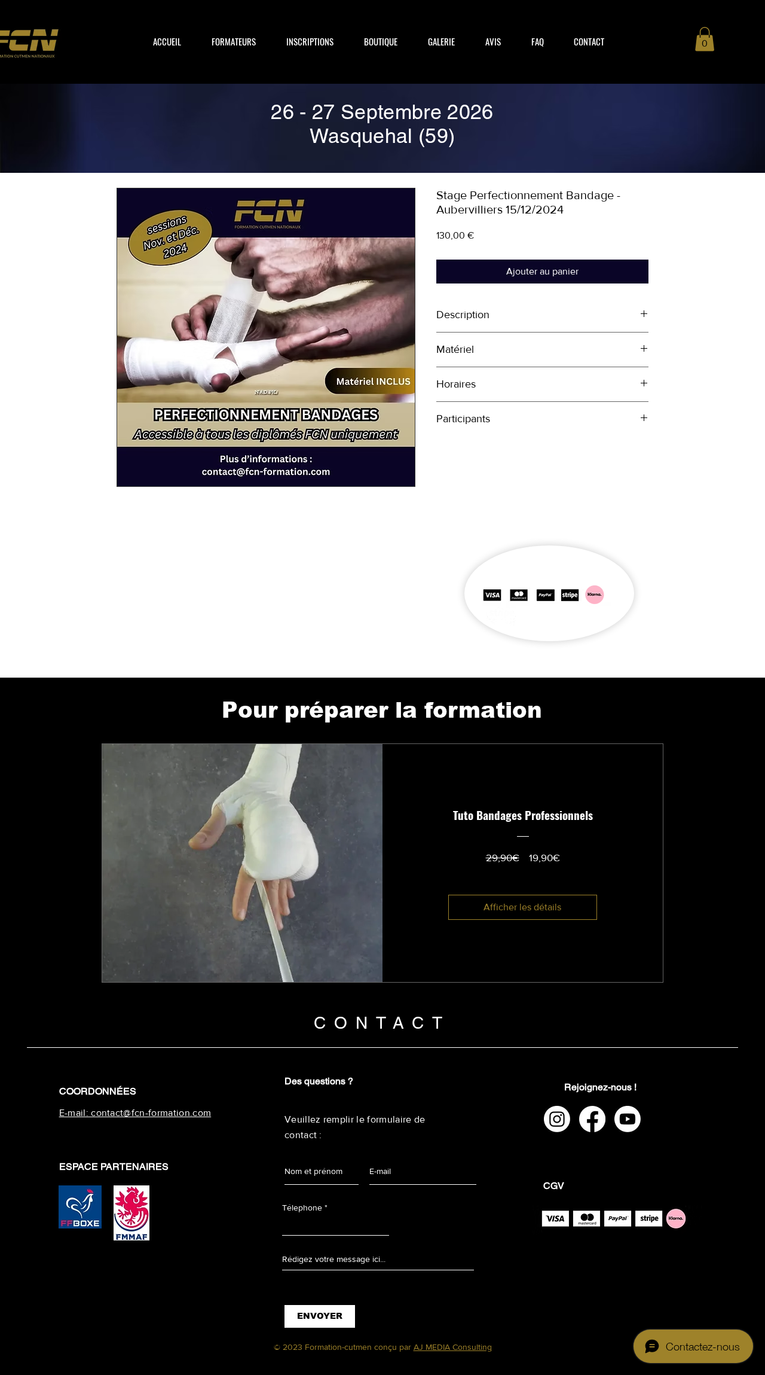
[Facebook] (592, 1119)
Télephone (302, 1207)
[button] (704, 39)
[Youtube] (627, 1119)
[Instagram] (557, 1119)
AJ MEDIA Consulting (453, 1347)
